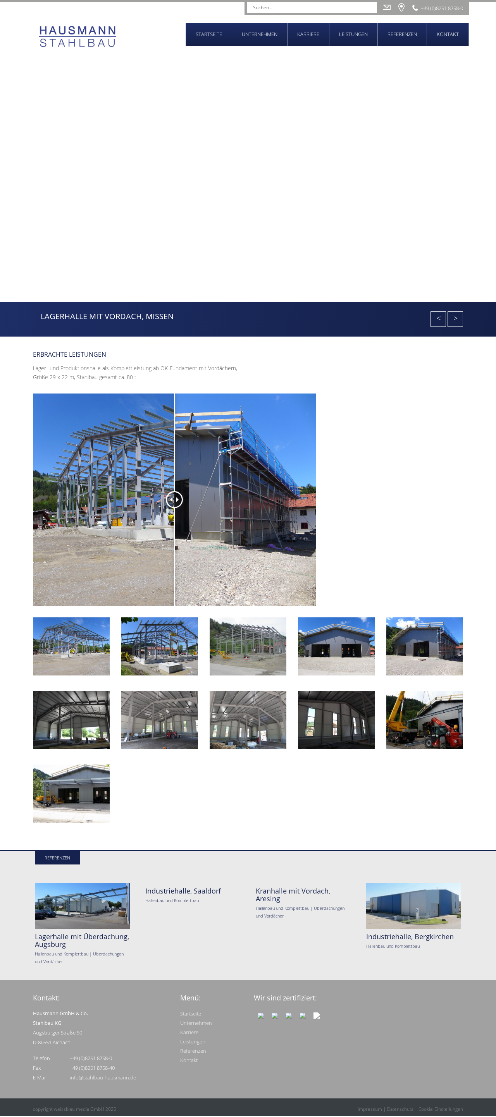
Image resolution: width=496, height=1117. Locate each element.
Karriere (308, 34)
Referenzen (402, 34)
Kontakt (448, 34)
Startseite (209, 34)
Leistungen (353, 34)
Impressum (370, 1109)
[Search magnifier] (371, 7)
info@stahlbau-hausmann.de (103, 1077)
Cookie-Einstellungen (440, 1109)
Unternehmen (259, 34)
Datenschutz (400, 1109)
